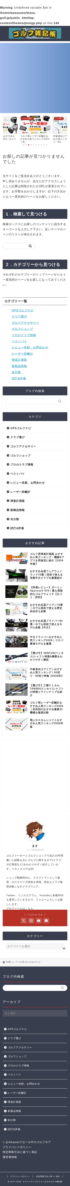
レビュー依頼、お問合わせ (30, 347)
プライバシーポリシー (17, 1147)
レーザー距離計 (22, 353)
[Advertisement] (35, 78)
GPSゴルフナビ (23, 310)
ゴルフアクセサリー (25, 322)
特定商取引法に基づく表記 (20, 1151)
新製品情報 (19, 366)
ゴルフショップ (22, 328)
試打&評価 (19, 378)
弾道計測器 (19, 359)
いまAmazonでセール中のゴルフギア (27, 1142)
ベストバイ (19, 341)
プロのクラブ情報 (24, 335)
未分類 (16, 372)
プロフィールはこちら (19, 908)
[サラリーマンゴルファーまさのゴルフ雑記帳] (35, 37)
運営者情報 (10, 1156)
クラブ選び (19, 316)
